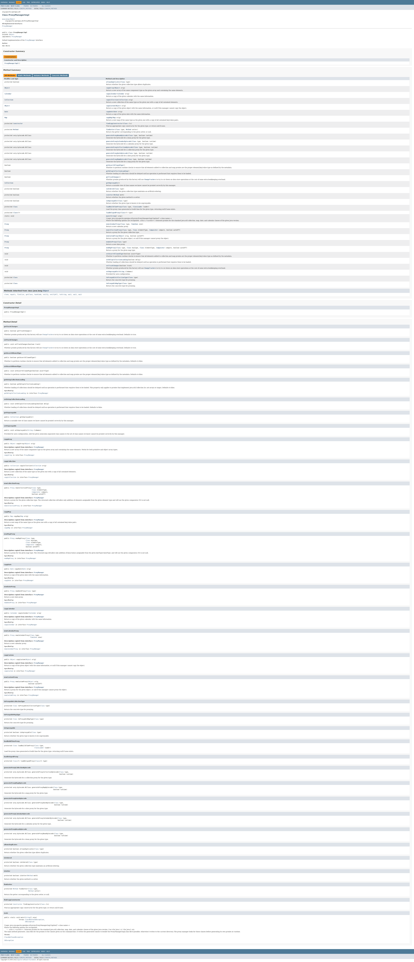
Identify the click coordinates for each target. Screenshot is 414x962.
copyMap (109, 117)
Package (12, 2)
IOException (29, 921)
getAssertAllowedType (114, 165)
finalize (20, 294)
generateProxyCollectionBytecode (119, 147)
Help (48, 2)
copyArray (110, 88)
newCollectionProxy (114, 230)
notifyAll (54, 294)
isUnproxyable (111, 201)
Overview (4, 2)
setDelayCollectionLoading (117, 260)
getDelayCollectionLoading (117, 171)
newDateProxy (111, 242)
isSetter (109, 195)
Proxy (7, 224)
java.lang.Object (8, 19)
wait (69, 294)
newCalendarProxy (113, 224)
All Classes (46, 6)
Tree (28, 2)
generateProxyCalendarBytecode (118, 141)
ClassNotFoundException (34, 919)
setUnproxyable (112, 271)
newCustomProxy (112, 236)
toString (62, 294)
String (113, 216)
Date (6, 112)
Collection (9, 100)
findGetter (110, 129)
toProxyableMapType (114, 283)
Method (28, 8)
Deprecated (35, 2)
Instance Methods (41, 75)
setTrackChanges (112, 265)
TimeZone (134, 224)
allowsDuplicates (113, 82)
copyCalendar (111, 94)
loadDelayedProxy (113, 213)
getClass (29, 294)
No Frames (34, 6)
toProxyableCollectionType (117, 277)
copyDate (109, 112)
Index (43, 2)
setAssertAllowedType (114, 254)
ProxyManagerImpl (11, 63)
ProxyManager (7, 26)
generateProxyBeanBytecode (117, 135)
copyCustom (110, 106)
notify (45, 294)
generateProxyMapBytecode (116, 159)
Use (24, 2)
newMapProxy (111, 248)
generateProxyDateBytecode (117, 153)
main (108, 216)
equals (12, 294)
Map (6, 117)
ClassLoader (137, 207)
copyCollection (112, 100)
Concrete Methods (60, 75)
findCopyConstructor (114, 123)
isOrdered (110, 189)
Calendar (8, 94)
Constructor (18, 123)
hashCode (37, 294)
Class (123, 82)
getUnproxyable (112, 183)
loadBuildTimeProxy (114, 207)
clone (6, 294)
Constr (22, 8)
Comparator (153, 230)
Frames (26, 6)
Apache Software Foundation (26, 959)
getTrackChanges (112, 177)
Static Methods (24, 75)
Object (11, 34)
